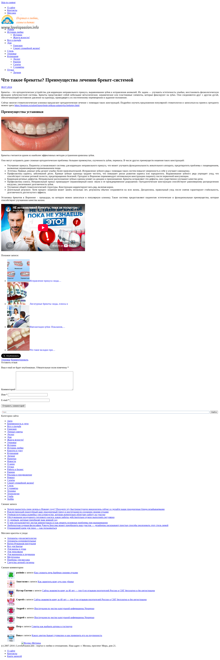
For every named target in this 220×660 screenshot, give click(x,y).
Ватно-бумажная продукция (21, 543)
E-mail (5, 400)
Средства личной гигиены (20, 562)
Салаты (17, 64)
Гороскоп (18, 45)
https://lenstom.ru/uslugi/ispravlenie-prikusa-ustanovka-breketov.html (47, 105)
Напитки (11, 458)
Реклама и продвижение (19, 475)
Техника (11, 491)
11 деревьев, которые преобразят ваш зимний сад (32, 520)
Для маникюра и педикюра (21, 554)
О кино (11, 464)
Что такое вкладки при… (42, 350)
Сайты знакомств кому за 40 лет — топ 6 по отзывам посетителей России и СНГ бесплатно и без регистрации (98, 590)
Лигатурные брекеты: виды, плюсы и (49, 304)
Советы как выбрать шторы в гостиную (52, 626)
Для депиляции (15, 551)
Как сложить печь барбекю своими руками (56, 572)
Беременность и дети (18, 423)
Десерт (16, 59)
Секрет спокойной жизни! (26, 48)
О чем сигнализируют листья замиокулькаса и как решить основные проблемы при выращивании (57, 522)
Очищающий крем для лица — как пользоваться (32, 528)
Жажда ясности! (21, 37)
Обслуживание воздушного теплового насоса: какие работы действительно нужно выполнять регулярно (60, 517)
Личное (17, 72)
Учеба (10, 496)
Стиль (10, 51)
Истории (17, 35)
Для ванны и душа (16, 549)
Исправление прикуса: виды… (45, 281)
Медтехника (13, 557)
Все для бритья (14, 546)
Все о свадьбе (14, 40)
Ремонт (11, 477)
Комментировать (19, 359)
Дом (9, 43)
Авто (9, 421)
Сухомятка (18, 67)
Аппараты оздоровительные (21, 541)
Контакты (12, 10)
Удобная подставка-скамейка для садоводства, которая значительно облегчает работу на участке (56, 514)
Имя (4, 394)
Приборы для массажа (18, 559)
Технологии (13, 493)
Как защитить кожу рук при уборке (56, 581)
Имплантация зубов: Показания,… (47, 327)
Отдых (10, 69)
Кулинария (12, 56)
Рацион (17, 61)
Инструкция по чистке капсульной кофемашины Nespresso (64, 608)
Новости (11, 461)
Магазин (11, 13)
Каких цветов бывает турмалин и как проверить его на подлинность (67, 635)
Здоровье (11, 53)
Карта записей (14, 656)
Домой (10, 29)
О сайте (11, 7)
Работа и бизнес (15, 469)
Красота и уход (15, 450)
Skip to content (8, 2)
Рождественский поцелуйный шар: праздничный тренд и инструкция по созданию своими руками (58, 512)
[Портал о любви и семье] (20, 24)
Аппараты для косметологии (22, 538)
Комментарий (8, 389)
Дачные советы (15, 431)
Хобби (10, 499)
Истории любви (15, 32)
